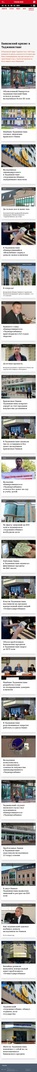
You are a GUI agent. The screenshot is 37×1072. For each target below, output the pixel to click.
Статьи (12, 9)
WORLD (18, 6)
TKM (11, 6)
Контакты (4, 1065)
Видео (18, 9)
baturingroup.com (11, 1070)
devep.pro (28, 1070)
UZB (14, 6)
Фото (24, 9)
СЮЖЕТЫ (31, 9)
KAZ (3, 6)
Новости (4, 9)
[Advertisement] (18, 26)
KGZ (6, 6)
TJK (8, 6)
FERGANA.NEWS (18, 2)
